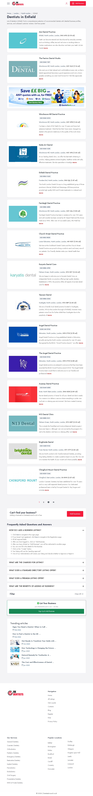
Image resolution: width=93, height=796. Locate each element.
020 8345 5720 (45, 357)
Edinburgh (71, 745)
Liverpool (71, 764)
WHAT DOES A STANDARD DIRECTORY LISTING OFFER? (32, 570)
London (56, 35)
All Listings (51, 699)
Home (50, 695)
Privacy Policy (52, 721)
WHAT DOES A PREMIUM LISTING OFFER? (26, 578)
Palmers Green (44, 272)
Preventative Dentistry (14, 779)
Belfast (50, 743)
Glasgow (71, 749)
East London (51, 477)
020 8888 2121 (45, 418)
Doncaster (51, 769)
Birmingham (52, 746)
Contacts (51, 706)
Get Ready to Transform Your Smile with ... (39, 641)
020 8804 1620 (45, 176)
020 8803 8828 (45, 238)
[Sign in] (66, 3)
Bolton (50, 750)
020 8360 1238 (45, 149)
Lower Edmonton (44, 241)
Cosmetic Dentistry (13, 745)
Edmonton (42, 333)
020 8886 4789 (45, 268)
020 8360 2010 (45, 118)
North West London (49, 391)
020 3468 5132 (45, 446)
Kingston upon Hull (74, 753)
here (17, 535)
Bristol (50, 758)
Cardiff (50, 761)
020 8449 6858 (45, 388)
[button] (82, 594)
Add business (75, 513)
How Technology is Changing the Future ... (39, 648)
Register (50, 714)
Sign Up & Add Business (46, 611)
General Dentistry (12, 742)
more (46, 48)
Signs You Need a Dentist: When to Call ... (30, 627)
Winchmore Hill (44, 66)
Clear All (78, 594)
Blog (49, 710)
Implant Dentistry (12, 764)
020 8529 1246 (45, 474)
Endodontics (11, 771)
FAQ (49, 718)
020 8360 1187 (45, 62)
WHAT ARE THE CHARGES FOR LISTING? (26, 562)
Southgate (42, 303)
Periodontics (11, 768)
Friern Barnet (43, 450)
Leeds (69, 756)
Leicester (70, 760)
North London (49, 35)
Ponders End (43, 180)
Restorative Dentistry (13, 760)
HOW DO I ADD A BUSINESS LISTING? (25, 530)
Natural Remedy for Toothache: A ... (36, 655)
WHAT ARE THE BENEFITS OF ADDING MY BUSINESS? (31, 586)
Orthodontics (11, 749)
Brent (40, 391)
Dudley (70, 741)
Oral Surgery (11, 775)
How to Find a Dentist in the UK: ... (27, 634)
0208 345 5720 (45, 329)
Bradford (51, 754)
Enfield (41, 35)
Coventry (51, 765)
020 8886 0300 (45, 299)
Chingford (42, 477)
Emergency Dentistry (13, 757)
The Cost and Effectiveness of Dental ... (38, 662)
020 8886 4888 (45, 207)
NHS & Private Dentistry (15, 783)
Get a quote (52, 703)
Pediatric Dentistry (13, 753)
